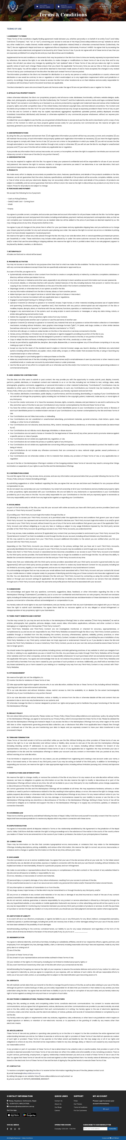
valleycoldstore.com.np (31, 1073)
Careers (57, 1110)
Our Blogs (58, 1107)
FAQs (76, 1101)
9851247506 (24, 1104)
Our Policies (78, 1104)
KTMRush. (116, 1138)
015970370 (14, 1104)
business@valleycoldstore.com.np (21, 1106)
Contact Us (58, 1101)
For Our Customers (80, 1110)
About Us (58, 1104)
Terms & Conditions (80, 1107)
